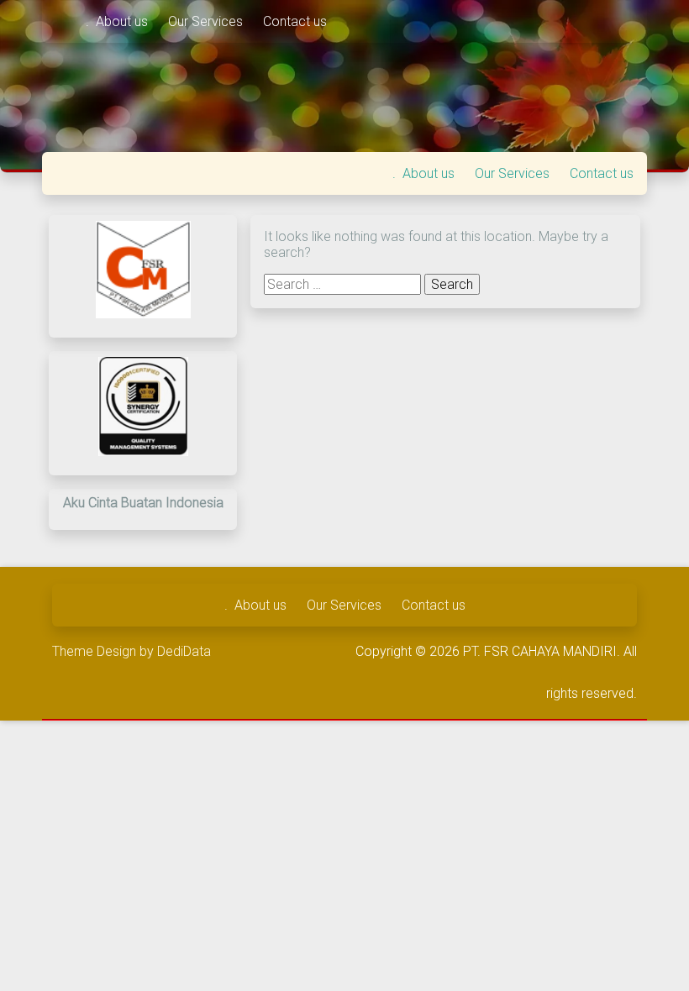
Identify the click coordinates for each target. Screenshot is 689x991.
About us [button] (123, 21)
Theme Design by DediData (131, 651)
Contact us (295, 21)
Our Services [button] (207, 21)
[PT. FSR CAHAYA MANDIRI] (64, 21)
